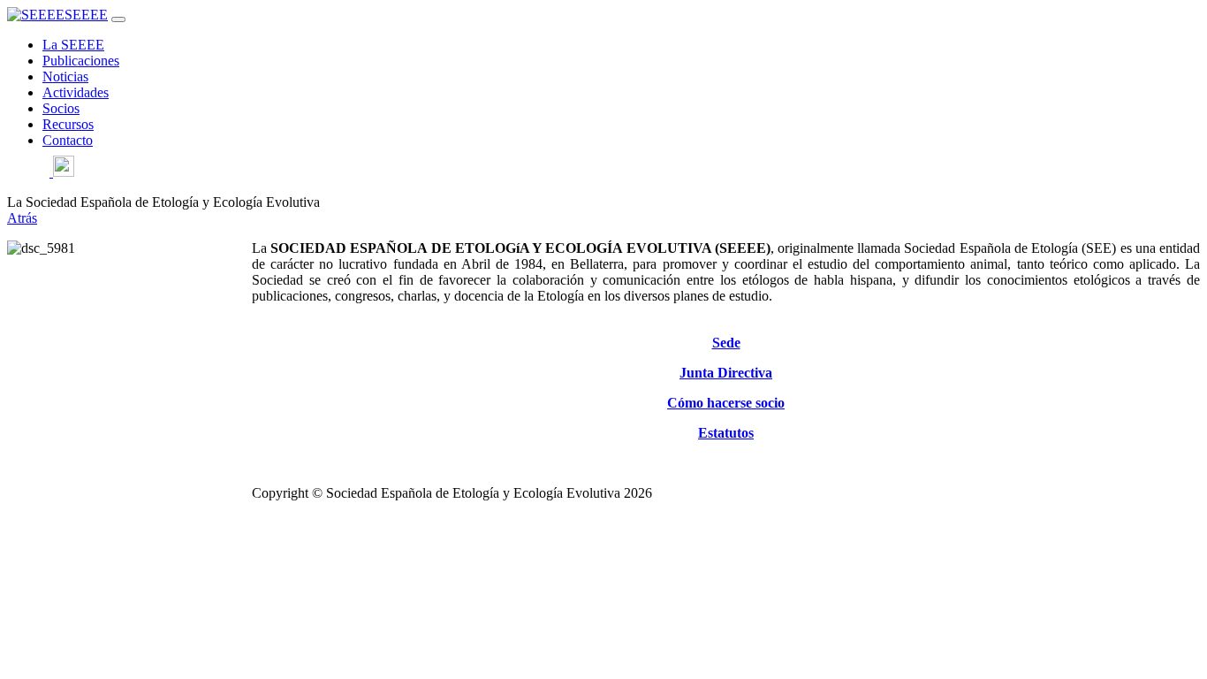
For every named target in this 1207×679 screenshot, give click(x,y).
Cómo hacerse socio (726, 402)
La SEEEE (73, 44)
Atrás (22, 217)
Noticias (65, 76)
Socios (61, 108)
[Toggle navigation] (118, 19)
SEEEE (86, 14)
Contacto (67, 140)
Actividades (75, 92)
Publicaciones (80, 60)
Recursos (68, 124)
